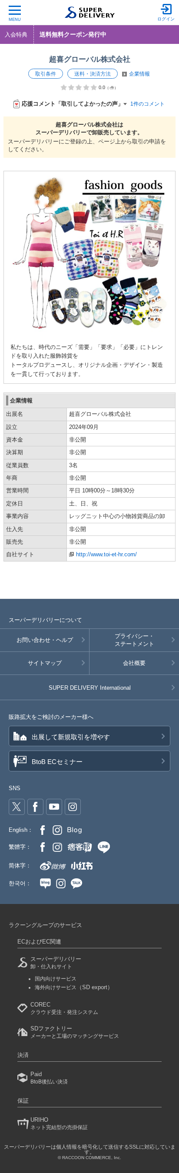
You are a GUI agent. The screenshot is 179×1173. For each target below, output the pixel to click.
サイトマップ (45, 663)
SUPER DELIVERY (90, 688)
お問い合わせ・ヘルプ (45, 640)
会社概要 (134, 663)
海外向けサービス (74, 987)
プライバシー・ (134, 640)
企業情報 (139, 74)
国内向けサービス (55, 979)
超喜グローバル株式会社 (89, 59)
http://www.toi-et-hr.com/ (106, 554)
